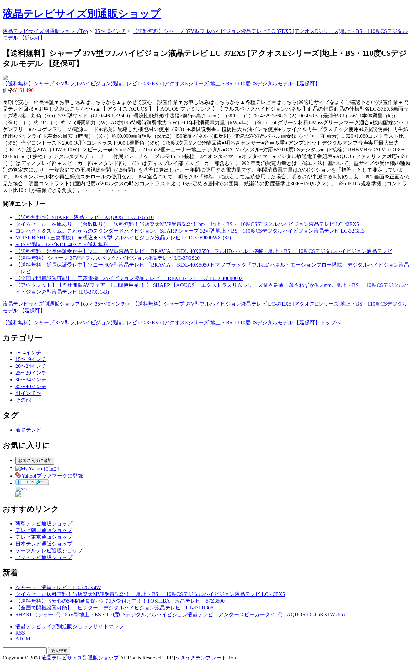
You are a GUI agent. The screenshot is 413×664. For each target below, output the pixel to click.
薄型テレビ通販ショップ (43, 523)
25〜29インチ (30, 373)
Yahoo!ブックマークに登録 (52, 475)
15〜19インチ (30, 359)
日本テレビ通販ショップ (43, 544)
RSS (20, 633)
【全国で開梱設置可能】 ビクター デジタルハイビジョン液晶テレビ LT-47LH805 (114, 607)
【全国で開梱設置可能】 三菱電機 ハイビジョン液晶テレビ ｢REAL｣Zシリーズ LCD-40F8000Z (129, 278)
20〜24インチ (30, 366)
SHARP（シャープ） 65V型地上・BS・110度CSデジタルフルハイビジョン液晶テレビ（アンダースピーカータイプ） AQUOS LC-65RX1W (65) (180, 614)
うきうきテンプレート (201, 657)
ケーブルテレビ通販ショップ (49, 550)
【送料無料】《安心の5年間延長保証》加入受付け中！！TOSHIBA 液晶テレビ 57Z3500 (120, 601)
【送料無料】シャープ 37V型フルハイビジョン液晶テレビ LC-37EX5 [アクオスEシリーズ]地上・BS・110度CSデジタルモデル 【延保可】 (161, 83)
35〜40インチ (110, 31)
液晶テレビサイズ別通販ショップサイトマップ (69, 626)
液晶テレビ (28, 430)
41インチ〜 (28, 393)
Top (232, 657)
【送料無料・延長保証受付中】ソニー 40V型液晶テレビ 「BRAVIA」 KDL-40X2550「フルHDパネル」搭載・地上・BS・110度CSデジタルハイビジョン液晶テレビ (203, 251)
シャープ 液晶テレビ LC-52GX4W (58, 587)
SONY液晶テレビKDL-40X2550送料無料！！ (67, 244)
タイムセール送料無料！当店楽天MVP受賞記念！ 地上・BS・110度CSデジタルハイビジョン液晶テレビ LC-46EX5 (150, 594)
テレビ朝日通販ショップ (43, 530)
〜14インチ (28, 352)
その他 (23, 400)
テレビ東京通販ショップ (43, 537)
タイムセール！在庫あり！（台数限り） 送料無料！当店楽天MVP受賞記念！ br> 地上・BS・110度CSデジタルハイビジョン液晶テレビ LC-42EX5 (187, 224)
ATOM (22, 638)
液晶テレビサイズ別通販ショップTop (45, 31)
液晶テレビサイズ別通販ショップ (82, 13)
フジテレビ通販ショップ (43, 557)
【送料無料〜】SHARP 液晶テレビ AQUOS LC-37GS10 (84, 217)
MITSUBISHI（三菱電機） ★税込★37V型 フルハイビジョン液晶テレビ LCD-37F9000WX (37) (123, 237)
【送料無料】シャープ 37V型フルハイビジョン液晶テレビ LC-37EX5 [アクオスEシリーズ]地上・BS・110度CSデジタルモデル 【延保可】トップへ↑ (173, 322)
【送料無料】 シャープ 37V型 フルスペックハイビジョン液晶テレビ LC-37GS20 (107, 258)
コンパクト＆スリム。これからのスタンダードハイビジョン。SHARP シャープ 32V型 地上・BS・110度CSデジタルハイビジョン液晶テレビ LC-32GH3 (190, 231)
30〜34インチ (30, 379)
